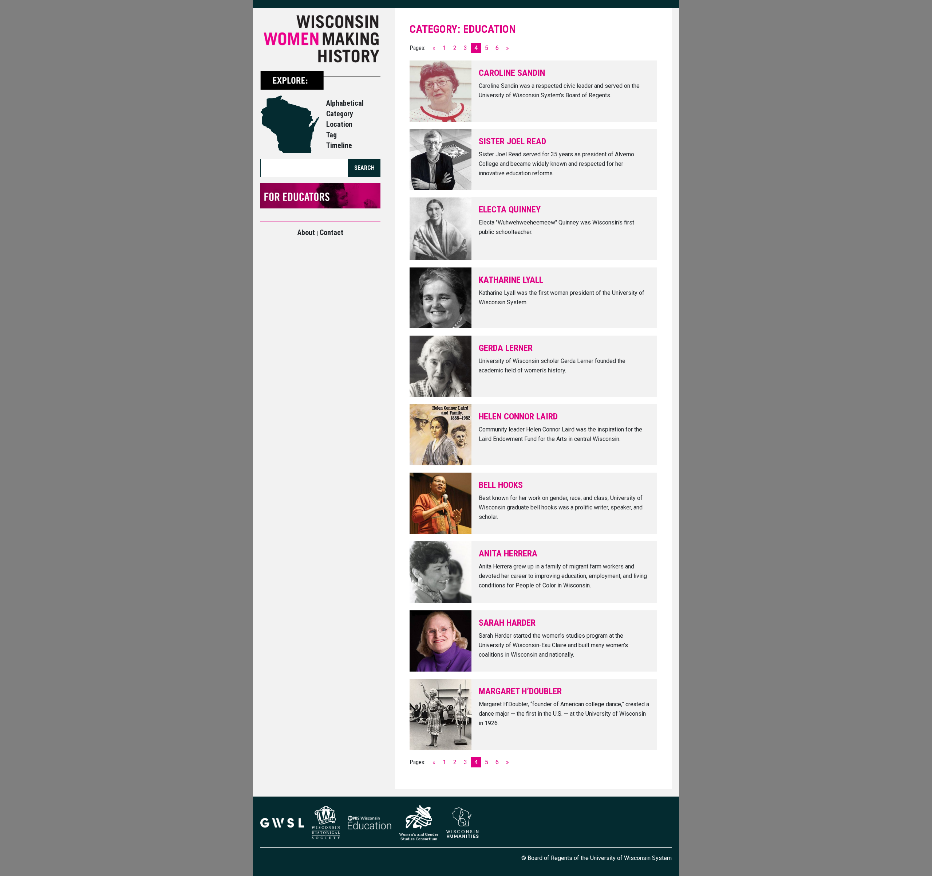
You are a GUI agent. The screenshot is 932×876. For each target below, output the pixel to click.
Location (339, 124)
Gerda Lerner (506, 348)
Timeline (339, 145)
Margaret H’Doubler (520, 691)
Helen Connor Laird (518, 416)
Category (339, 113)
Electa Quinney (510, 209)
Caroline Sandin (512, 73)
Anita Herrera (508, 553)
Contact (331, 232)
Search (364, 167)
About (306, 232)
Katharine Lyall (511, 280)
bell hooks (501, 485)
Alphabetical (345, 103)
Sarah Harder (507, 623)
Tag (331, 134)
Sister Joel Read (512, 141)
